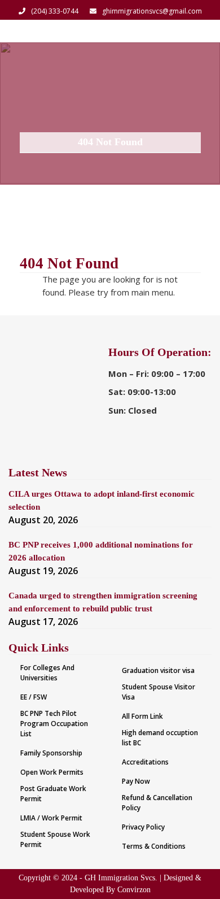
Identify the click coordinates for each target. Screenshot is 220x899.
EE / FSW (33, 697)
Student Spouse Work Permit (55, 839)
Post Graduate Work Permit (53, 794)
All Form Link (142, 716)
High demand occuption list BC (160, 738)
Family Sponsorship (51, 753)
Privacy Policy (143, 827)
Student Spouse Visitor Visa (158, 692)
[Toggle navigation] (196, 31)
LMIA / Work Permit (51, 818)
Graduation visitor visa (158, 670)
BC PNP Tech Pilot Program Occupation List (54, 724)
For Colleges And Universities (47, 673)
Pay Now (136, 781)
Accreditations (145, 762)
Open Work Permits (51, 772)
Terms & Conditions (154, 846)
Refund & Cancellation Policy (157, 803)
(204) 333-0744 (54, 11)
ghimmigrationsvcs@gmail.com (152, 11)
